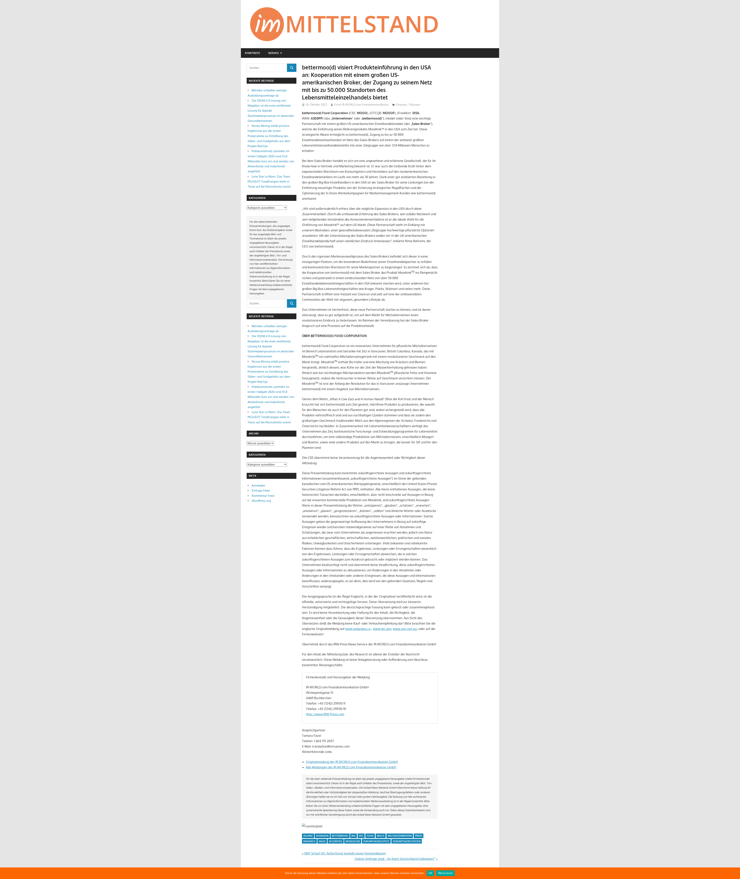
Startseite (252, 53)
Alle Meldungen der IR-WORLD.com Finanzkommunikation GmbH (351, 767)
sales (322, 841)
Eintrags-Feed (261, 490)
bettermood (340, 835)
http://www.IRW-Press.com (325, 714)
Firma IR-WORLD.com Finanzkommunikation (361, 104)
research (309, 841)
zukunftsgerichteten (406, 841)
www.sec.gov (382, 629)
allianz (308, 835)
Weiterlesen (445, 873)
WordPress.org (261, 501)
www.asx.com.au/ (405, 629)
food (370, 835)
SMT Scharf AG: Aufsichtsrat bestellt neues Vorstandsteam (345, 853)
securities (335, 841)
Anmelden (258, 485)
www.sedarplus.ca (358, 629)
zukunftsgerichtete (376, 841)
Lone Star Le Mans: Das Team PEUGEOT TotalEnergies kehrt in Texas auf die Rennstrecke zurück (269, 182)
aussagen (322, 835)
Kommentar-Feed (263, 496)
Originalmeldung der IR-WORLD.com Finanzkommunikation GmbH (352, 762)
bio (361, 835)
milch (380, 835)
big (354, 835)
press (418, 835)
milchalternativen (400, 835)
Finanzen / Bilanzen (408, 104)
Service (273, 53)
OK (430, 873)
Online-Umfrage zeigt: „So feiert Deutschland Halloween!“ (395, 859)
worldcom (353, 841)
